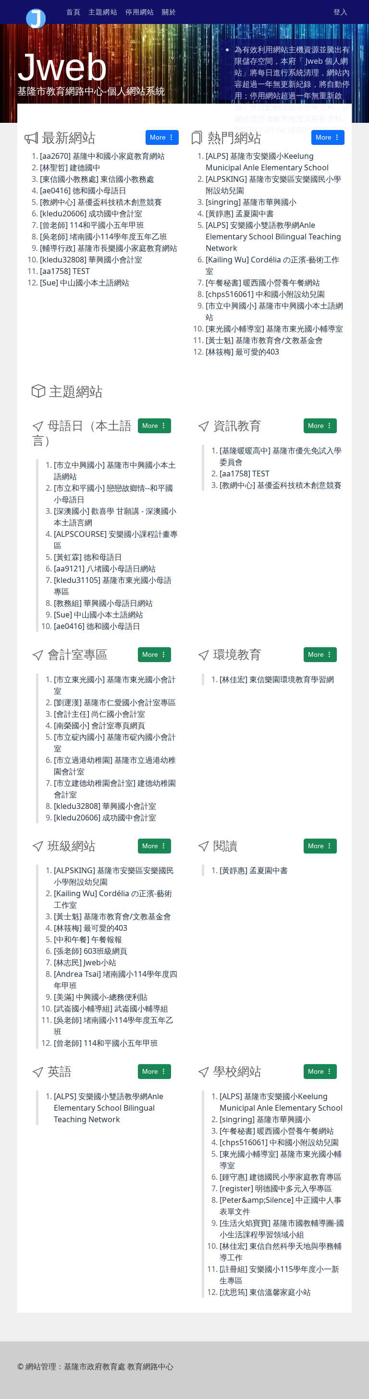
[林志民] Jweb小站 (85, 962)
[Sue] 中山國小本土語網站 (84, 282)
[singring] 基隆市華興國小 (251, 202)
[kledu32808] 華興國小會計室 (91, 259)
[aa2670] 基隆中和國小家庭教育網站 (102, 156)
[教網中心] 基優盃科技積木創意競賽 (101, 202)
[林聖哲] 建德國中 (70, 167)
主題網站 (102, 12)
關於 (169, 12)
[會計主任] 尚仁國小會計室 (99, 714)
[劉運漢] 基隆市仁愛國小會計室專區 (115, 702)
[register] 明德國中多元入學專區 (276, 1188)
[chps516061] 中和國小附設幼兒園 (265, 294)
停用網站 (139, 12)
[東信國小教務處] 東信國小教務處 (97, 179)
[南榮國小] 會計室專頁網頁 (99, 725)
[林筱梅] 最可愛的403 (242, 351)
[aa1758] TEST (65, 271)
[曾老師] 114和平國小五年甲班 (92, 225)
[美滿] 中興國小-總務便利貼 (101, 997)
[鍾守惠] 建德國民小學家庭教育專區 (281, 1177)
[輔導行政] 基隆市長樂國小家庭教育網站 (108, 248)
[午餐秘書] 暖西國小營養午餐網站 (263, 282)
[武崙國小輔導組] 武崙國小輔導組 (111, 1008)
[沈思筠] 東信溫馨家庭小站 (265, 1292)
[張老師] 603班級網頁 (90, 951)
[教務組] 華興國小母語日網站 (103, 603)
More (159, 137)
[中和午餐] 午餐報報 (88, 939)
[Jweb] (36, 12)
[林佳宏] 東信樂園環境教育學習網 (277, 679)
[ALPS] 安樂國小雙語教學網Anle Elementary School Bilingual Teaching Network (273, 236)
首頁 (73, 12)
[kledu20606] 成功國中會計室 (91, 213)
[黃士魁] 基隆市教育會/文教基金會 (264, 340)
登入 (340, 12)
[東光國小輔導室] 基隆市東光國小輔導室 (274, 328)
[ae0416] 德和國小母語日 (83, 190)
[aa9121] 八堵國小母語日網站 (105, 568)
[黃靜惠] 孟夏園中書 (240, 213)
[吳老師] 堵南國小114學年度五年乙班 (103, 236)
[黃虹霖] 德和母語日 (88, 557)
